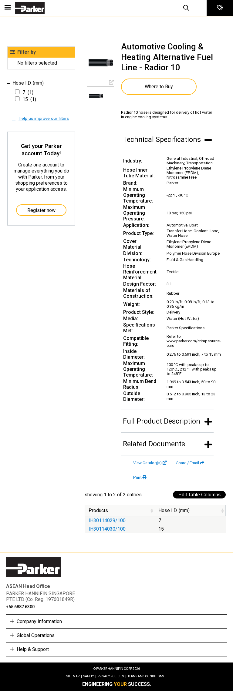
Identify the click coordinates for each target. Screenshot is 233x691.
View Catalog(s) (147, 463)
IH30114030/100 (107, 529)
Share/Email (187, 463)
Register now (41, 210)
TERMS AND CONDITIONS (146, 676)
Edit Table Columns (199, 494)
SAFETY (89, 676)
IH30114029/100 (107, 520)
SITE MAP (74, 676)
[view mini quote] (220, 8)
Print (137, 477)
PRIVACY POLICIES (112, 676)
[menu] (8, 8)
